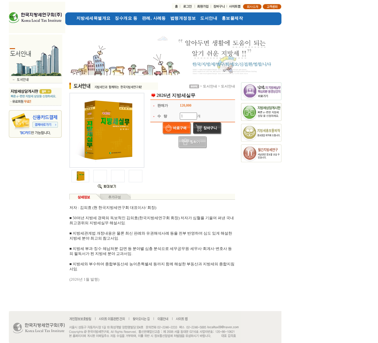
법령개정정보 (183, 18)
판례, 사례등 (154, 18)
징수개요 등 (126, 18)
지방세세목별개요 (93, 18)
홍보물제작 (232, 18)
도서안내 (208, 18)
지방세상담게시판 (82, 27)
